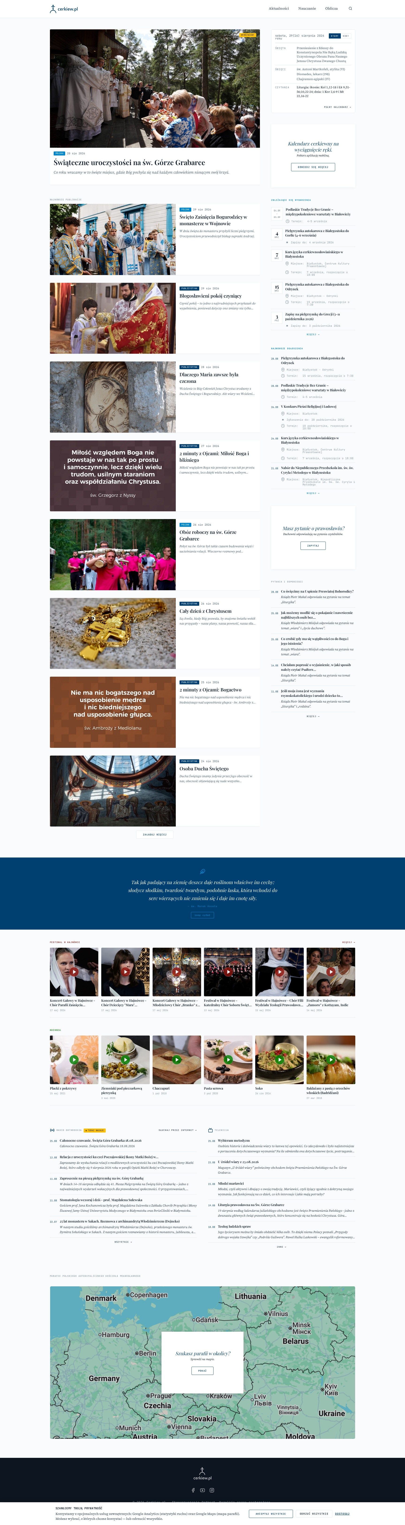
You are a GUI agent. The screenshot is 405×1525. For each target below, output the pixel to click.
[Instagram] (212, 1490)
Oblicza (331, 8)
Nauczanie (307, 8)
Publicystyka (189, 288)
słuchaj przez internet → (178, 1130)
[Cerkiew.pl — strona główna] (64, 9)
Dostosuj (342, 1513)
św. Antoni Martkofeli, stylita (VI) (321, 69)
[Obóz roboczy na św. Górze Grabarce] (155, 554)
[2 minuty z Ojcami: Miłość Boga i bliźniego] (155, 476)
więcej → (313, 334)
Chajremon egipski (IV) (313, 79)
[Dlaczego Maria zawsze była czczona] (155, 397)
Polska (60, 153)
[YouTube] (202, 1490)
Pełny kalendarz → (337, 107)
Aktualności (279, 8)
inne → (281, 1247)
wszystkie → (123, 1242)
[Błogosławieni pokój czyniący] (155, 318)
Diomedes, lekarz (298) (313, 74)
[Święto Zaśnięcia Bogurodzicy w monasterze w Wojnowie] (155, 239)
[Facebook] (193, 1490)
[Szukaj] (350, 8)
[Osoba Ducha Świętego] (155, 791)
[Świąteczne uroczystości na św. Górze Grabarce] (155, 107)
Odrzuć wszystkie (314, 1513)
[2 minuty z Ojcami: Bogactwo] (155, 712)
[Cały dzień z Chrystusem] (155, 633)
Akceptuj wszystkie (271, 1513)
